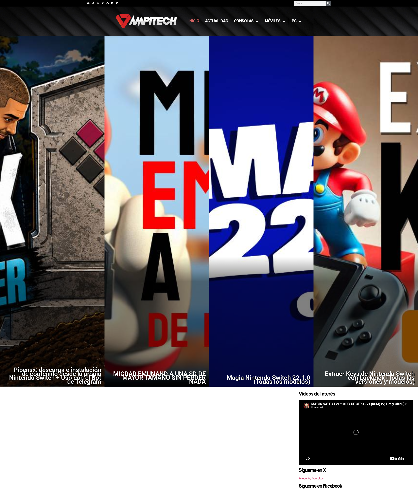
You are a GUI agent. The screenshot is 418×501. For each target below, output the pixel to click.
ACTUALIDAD (216, 21)
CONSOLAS (243, 21)
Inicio (193, 21)
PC (294, 21)
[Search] (328, 3)
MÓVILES (272, 21)
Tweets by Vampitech (312, 478)
